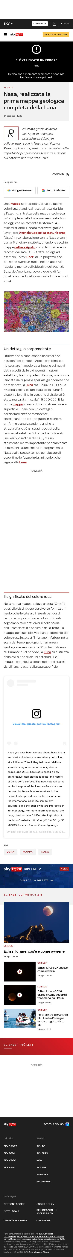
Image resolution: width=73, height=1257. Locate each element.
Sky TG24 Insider (56, 34)
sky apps (42, 1153)
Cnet (29, 257)
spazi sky (42, 1174)
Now (39, 1160)
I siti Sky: (8, 1138)
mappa (15, 204)
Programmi (43, 1181)
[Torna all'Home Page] (16, 34)
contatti (61, 1239)
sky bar (41, 1167)
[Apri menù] (5, 34)
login (65, 23)
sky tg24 (9, 1153)
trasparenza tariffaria (32, 1239)
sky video (10, 1160)
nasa (45, 851)
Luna (29, 385)
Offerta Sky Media (15, 1220)
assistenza (49, 1239)
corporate (43, 1220)
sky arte (9, 1167)
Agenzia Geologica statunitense (42, 233)
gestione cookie (14, 1204)
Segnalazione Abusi (39, 1252)
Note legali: (10, 1196)
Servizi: (40, 1138)
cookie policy (45, 1204)
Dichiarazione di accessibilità (46, 1212)
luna (10, 851)
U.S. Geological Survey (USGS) (52, 831)
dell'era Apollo (24, 247)
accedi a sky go (54, 1124)
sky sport (10, 1146)
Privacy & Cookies (25, 1236)
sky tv (40, 1146)
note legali (11, 1211)
